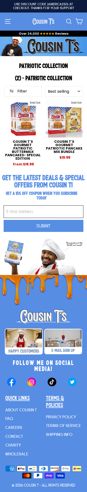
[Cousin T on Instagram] (31, 382)
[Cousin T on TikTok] (52, 382)
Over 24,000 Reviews (43, 33)
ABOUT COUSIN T (21, 409)
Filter (21, 91)
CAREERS (13, 427)
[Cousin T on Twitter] (72, 382)
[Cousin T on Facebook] (11, 382)
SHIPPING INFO (59, 434)
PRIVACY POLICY (61, 416)
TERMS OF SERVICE (63, 425)
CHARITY (13, 445)
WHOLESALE (16, 454)
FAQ (9, 418)
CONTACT (14, 436)
